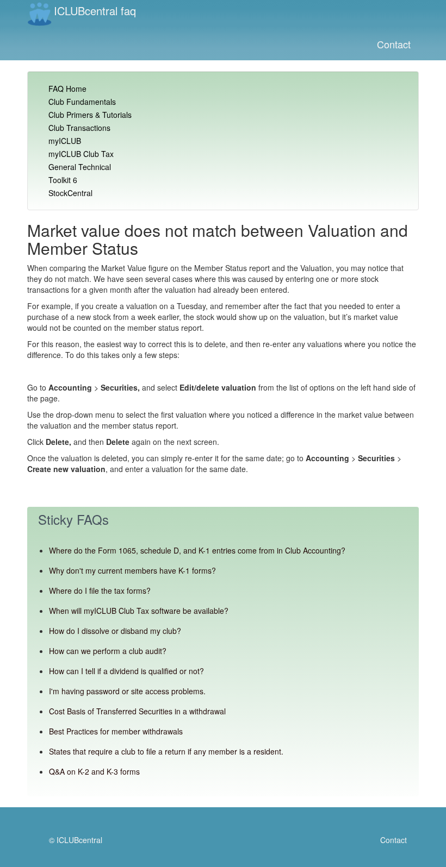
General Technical (79, 166)
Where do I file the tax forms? (100, 590)
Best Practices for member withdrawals (116, 731)
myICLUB (64, 140)
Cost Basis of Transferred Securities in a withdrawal (137, 711)
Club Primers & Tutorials (90, 114)
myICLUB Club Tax (81, 153)
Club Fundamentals (82, 101)
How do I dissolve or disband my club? (115, 630)
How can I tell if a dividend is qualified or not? (126, 670)
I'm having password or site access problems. (127, 691)
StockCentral (70, 192)
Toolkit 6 (62, 179)
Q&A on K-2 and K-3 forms (94, 771)
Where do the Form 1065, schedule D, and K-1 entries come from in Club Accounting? (197, 550)
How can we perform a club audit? (107, 650)
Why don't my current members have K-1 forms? (132, 570)
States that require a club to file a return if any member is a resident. (166, 751)
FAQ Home (67, 88)
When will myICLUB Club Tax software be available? (138, 610)
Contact (394, 44)
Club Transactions (79, 127)
